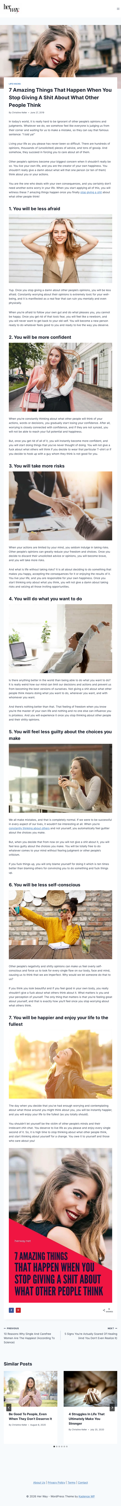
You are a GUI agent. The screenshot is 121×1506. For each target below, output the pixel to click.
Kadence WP (87, 1496)
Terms (71, 1482)
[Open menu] (118, 8)
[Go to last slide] (8, 1407)
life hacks (15, 84)
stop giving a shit (91, 192)
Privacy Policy (56, 1482)
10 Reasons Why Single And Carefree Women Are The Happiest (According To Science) (29, 1335)
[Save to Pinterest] (18, 1310)
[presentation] (30, 1389)
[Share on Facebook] (11, 1310)
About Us (39, 1482)
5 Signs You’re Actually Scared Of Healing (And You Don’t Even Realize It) (91, 1333)
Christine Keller (19, 112)
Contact (83, 1482)
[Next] (112, 1407)
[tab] (54, 1446)
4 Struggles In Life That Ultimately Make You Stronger (87, 1418)
